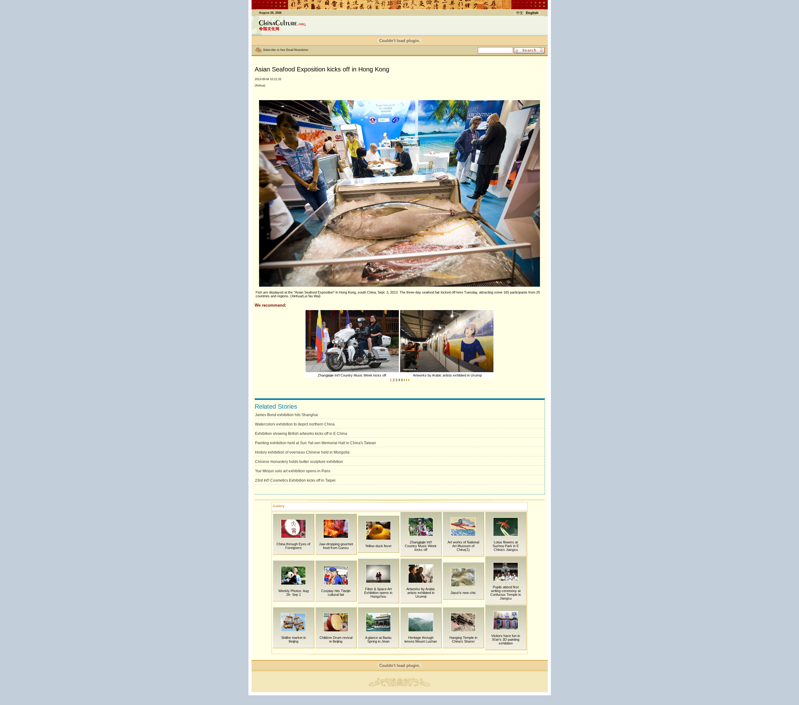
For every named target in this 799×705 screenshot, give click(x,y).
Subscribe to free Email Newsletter (285, 49)
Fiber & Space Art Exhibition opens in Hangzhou (378, 592)
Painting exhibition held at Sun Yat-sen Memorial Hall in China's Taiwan (315, 443)
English (532, 13)
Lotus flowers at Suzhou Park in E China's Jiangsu (506, 546)
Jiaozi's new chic (463, 593)
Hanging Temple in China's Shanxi (463, 639)
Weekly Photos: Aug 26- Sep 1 (293, 592)
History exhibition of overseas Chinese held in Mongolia (302, 452)
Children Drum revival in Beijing (336, 639)
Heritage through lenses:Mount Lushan (420, 639)
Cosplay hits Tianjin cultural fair (335, 592)
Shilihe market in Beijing (293, 639)
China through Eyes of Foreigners (293, 546)
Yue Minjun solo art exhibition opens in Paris (292, 471)
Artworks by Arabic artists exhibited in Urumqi (447, 375)
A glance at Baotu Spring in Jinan (378, 639)
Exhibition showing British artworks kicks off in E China (301, 433)
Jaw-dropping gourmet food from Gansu (336, 546)
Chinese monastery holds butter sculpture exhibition (299, 461)
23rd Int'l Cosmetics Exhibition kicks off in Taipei (295, 480)
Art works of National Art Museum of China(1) (463, 546)
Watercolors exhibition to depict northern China (295, 424)
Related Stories (276, 406)
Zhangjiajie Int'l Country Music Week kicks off (352, 375)
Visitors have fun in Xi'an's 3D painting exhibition (505, 639)
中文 (519, 13)
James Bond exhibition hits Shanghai (286, 415)
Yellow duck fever (378, 546)
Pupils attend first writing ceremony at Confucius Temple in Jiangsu (505, 592)
